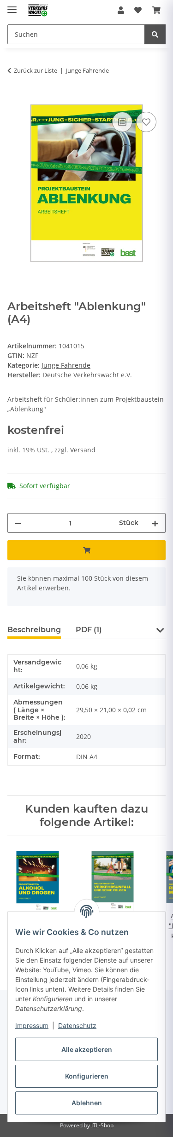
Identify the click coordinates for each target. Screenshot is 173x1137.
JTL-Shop (102, 1125)
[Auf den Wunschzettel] (146, 122)
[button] (121, 10)
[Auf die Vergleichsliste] (122, 122)
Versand (82, 449)
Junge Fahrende (66, 365)
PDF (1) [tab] (89, 629)
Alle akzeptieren (86, 1049)
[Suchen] (155, 34)
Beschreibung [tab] (34, 629)
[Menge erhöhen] (155, 523)
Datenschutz (77, 1025)
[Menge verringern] (18, 523)
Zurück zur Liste (35, 70)
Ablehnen (87, 1103)
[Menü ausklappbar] (12, 6)
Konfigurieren (86, 1076)
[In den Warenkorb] (14, 99)
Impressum (31, 1025)
